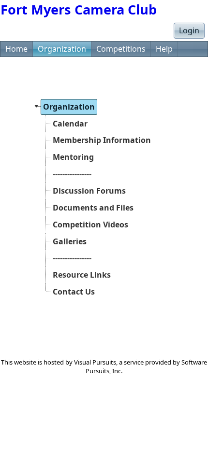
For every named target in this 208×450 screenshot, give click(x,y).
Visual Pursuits (95, 362)
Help (164, 48)
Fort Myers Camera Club (78, 9)
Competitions (121, 48)
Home (16, 48)
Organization (62, 48)
